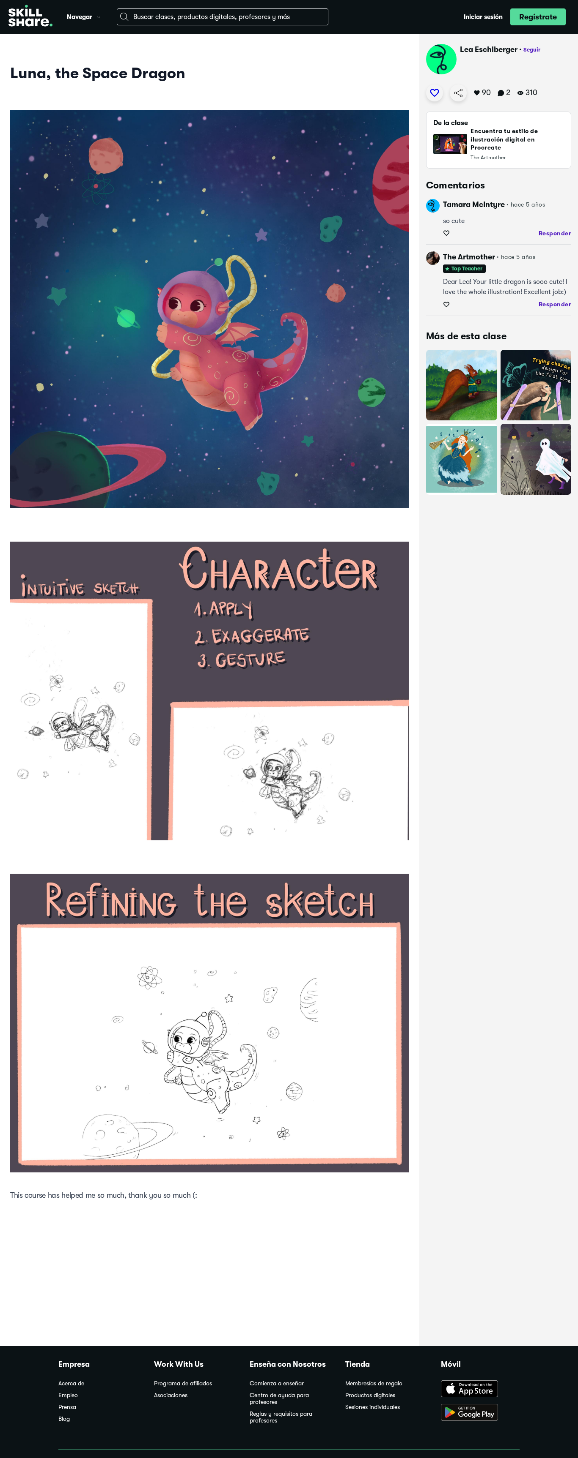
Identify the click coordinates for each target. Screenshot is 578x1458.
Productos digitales (370, 1395)
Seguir (531, 49)
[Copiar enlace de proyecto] (458, 92)
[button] (98, 16)
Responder (555, 233)
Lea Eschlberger (488, 49)
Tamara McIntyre (474, 204)
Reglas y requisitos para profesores (281, 1417)
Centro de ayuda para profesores (279, 1398)
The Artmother (469, 257)
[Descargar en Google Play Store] (480, 1413)
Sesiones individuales (372, 1407)
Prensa (67, 1407)
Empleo (68, 1395)
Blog (64, 1419)
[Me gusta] (434, 92)
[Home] (30, 17)
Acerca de (71, 1383)
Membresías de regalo (373, 1383)
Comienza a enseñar (277, 1383)
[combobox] (222, 16)
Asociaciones (170, 1395)
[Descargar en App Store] (480, 1389)
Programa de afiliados (183, 1383)
